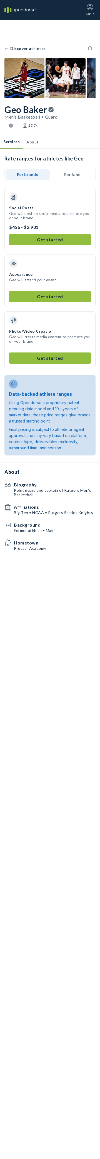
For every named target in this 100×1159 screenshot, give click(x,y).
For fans (72, 174)
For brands (27, 174)
